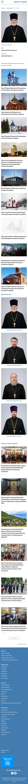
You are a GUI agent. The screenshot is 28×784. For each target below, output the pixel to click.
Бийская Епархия (20, 2)
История (3, 700)
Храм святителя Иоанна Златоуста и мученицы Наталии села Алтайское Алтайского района (12, 288)
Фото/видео (4, 742)
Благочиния (4, 691)
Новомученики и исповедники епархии (11, 703)
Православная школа (6, 738)
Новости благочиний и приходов (9, 660)
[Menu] (2, 2)
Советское (3, 730)
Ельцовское (4, 723)
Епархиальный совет (6, 689)
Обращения (4, 671)
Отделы (3, 694)
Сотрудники (4, 698)
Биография (4, 667)
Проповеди (4, 673)
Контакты (3, 744)
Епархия (3, 682)
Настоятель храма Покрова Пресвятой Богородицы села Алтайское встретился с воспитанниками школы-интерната (14, 628)
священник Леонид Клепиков (9, 50)
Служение (3, 669)
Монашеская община (6, 736)
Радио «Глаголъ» (5, 750)
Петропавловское (5, 732)
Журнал (3, 752)
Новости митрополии (6, 655)
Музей (2, 740)
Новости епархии (5, 653)
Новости (3, 651)
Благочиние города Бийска (8, 714)
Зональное (4, 725)
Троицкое (3, 734)
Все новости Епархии (22, 644)
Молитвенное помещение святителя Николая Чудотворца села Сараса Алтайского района (13, 262)
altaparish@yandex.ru (6, 55)
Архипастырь (4, 664)
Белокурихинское (5, 719)
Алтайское (3, 716)
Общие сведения (5, 687)
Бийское (3, 721)
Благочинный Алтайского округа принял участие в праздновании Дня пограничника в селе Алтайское (13, 598)
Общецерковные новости (7, 657)
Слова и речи (4, 678)
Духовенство (4, 696)
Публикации (4, 675)
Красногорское (5, 727)
